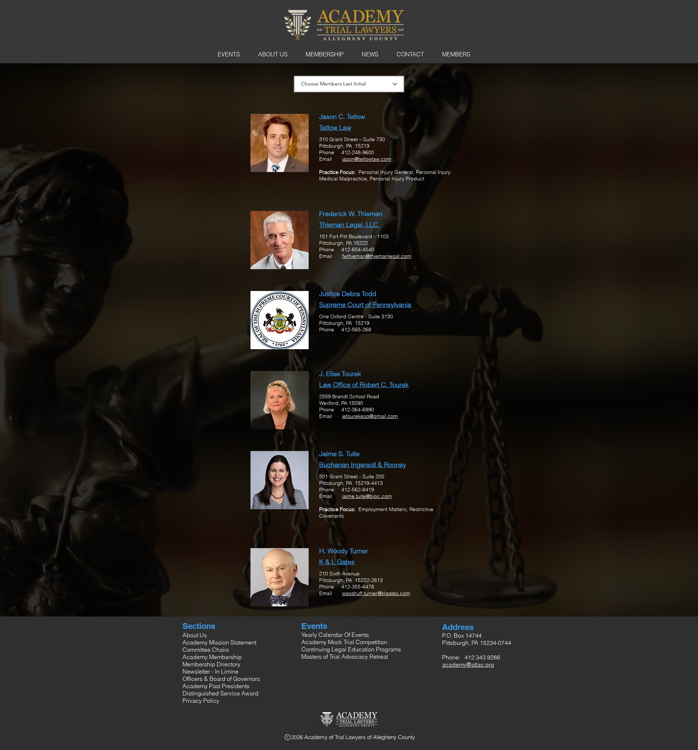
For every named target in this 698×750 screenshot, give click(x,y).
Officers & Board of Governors (221, 678)
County (406, 737)
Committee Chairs (205, 649)
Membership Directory (211, 664)
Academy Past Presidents (215, 686)
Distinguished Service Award (220, 693)
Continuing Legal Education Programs (351, 649)
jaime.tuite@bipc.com (367, 496)
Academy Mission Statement (219, 642)
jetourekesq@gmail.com (370, 416)
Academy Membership (212, 657)
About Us (194, 635)
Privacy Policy (200, 700)
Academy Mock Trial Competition (344, 642)
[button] (229, 54)
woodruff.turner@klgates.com (376, 593)
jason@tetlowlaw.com (366, 159)
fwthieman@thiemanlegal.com (376, 256)
